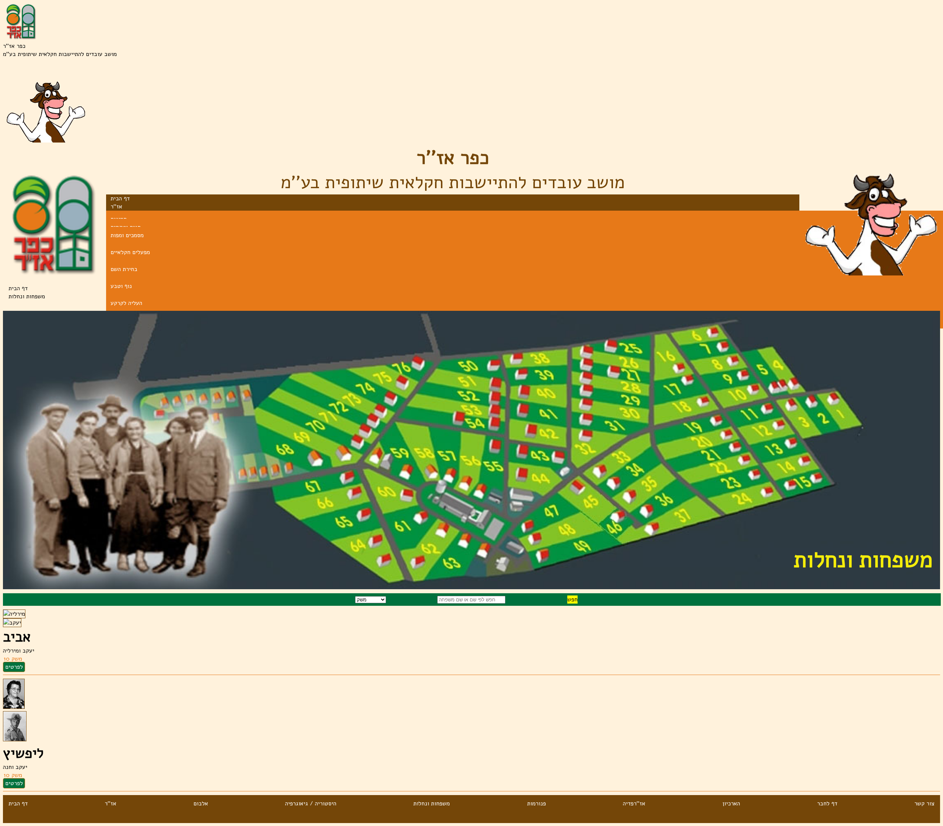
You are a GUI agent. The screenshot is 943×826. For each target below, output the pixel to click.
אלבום (200, 803)
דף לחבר (827, 803)
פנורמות (536, 803)
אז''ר (110, 803)
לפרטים (14, 667)
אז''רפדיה (634, 803)
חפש (572, 599)
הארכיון (731, 803)
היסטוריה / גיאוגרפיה (310, 803)
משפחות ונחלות (431, 803)
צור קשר (924, 803)
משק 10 (13, 659)
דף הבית (18, 288)
